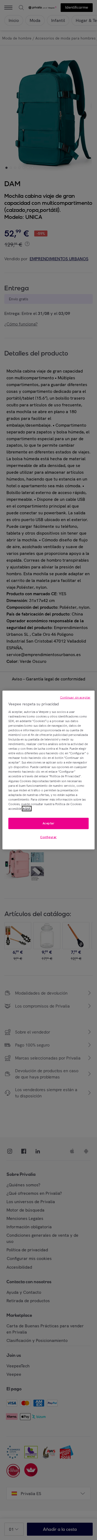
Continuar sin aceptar (75, 697)
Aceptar (49, 823)
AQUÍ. (27, 809)
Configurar (48, 837)
